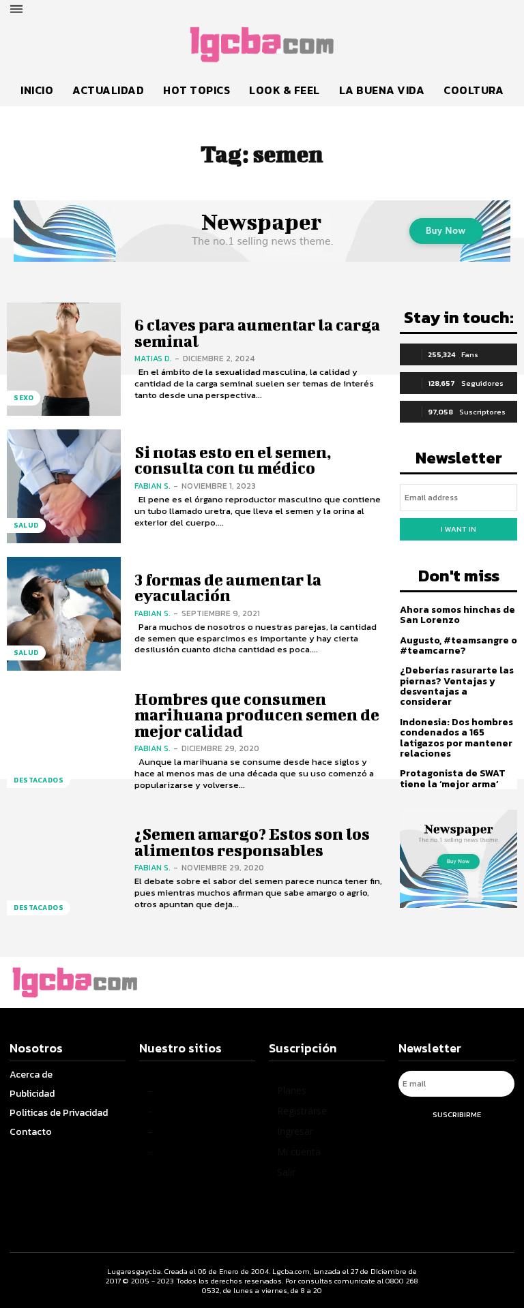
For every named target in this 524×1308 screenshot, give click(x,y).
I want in (458, 528)
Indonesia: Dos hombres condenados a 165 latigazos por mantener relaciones (456, 738)
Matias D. (153, 358)
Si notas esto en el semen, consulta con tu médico (233, 459)
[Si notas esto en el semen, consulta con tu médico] (64, 486)
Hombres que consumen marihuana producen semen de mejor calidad (256, 714)
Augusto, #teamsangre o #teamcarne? (458, 645)
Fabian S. (152, 486)
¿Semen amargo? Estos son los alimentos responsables (252, 841)
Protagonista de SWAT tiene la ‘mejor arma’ (453, 778)
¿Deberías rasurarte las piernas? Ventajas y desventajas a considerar (457, 686)
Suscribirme (457, 1114)
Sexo (23, 398)
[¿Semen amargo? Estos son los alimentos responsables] (64, 869)
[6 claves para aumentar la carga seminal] (64, 359)
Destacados (38, 780)
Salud (26, 525)
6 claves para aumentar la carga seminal (257, 332)
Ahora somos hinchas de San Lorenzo (457, 615)
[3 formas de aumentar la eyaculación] (64, 614)
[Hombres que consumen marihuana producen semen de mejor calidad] (64, 741)
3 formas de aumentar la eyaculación (227, 587)
